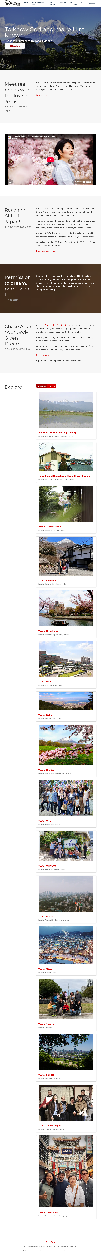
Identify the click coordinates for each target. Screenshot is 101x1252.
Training (51, 386)
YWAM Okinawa (47, 866)
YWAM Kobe (45, 715)
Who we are (41, 95)
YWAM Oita (44, 821)
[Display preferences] (85, 3)
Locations (42, 386)
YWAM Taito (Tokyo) (49, 1125)
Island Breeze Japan (49, 526)
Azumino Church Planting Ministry (57, 432)
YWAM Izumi (45, 682)
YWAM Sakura (46, 1024)
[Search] (81, 3)
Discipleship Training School (58, 325)
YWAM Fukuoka (47, 580)
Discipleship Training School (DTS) (65, 276)
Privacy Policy (50, 1242)
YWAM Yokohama (48, 1212)
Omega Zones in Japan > (47, 251)
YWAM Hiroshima (48, 631)
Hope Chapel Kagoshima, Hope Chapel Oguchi (64, 476)
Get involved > (42, 355)
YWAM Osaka (45, 916)
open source (50, 1251)
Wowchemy (34, 1251)
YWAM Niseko (46, 770)
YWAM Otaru (45, 969)
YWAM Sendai (46, 1075)
